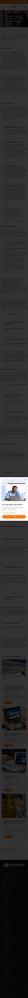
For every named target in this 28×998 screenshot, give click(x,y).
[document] (14, 499)
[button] (26, 479)
